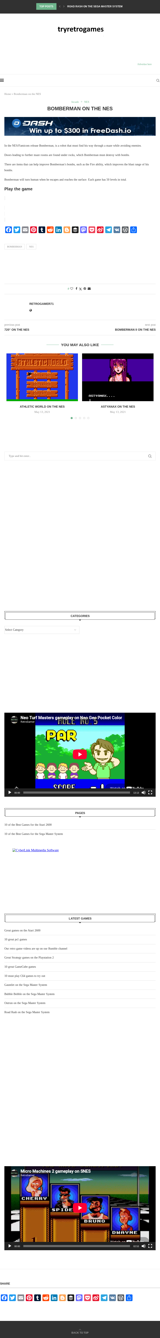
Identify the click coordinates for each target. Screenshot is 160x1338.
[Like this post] (71, 288)
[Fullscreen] (150, 1246)
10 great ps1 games (15, 939)
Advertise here (144, 64)
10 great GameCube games (20, 966)
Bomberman (14, 246)
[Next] (64, 6)
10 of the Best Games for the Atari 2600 (28, 824)
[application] (80, 1208)
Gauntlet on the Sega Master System (25, 984)
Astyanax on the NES (118, 406)
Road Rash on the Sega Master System (27, 1012)
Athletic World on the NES (42, 406)
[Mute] (143, 1246)
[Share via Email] (89, 288)
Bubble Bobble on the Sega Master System (29, 994)
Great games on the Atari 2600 (88, 6)
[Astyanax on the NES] (118, 377)
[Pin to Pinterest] (85, 288)
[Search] (158, 80)
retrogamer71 (41, 303)
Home (7, 93)
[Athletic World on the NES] (42, 377)
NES (31, 246)
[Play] (10, 1246)
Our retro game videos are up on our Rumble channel (35, 948)
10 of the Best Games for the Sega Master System (33, 833)
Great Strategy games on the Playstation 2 (29, 957)
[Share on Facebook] (76, 288)
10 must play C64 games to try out (24, 975)
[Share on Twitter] (80, 289)
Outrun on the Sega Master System (24, 1003)
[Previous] (59, 6)
